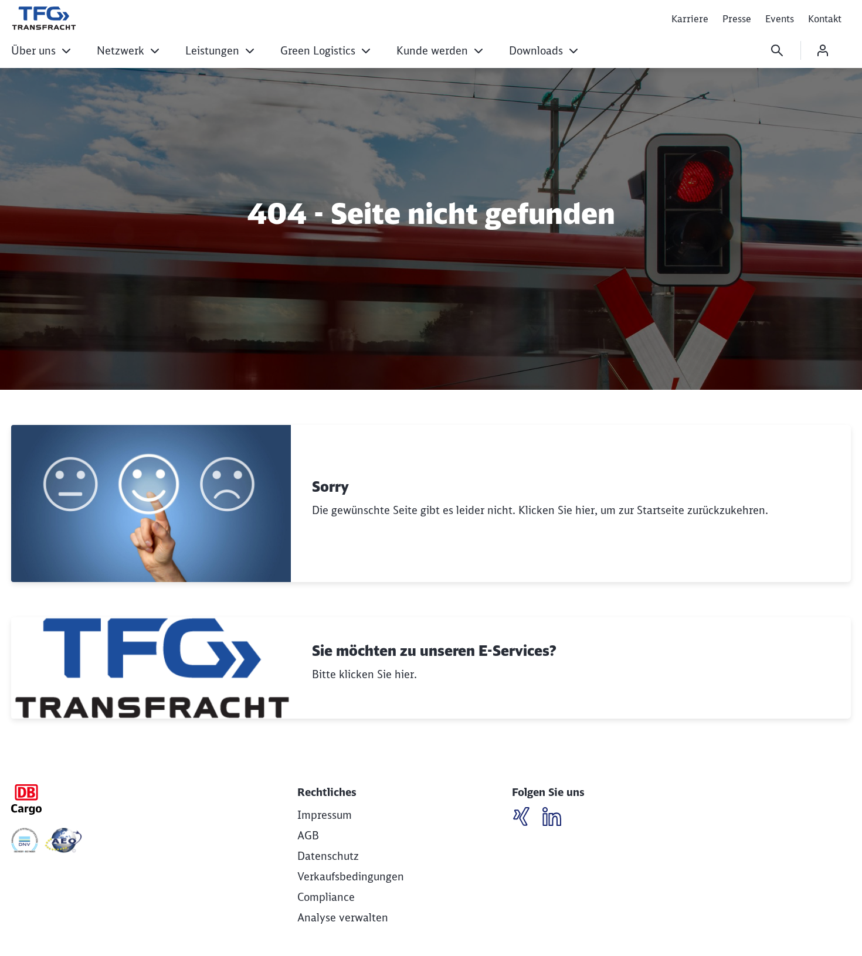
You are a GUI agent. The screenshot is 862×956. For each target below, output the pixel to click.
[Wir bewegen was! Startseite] (43, 18)
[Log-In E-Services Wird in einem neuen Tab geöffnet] (823, 50)
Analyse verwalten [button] (342, 917)
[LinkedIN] (525, 818)
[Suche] (777, 50)
